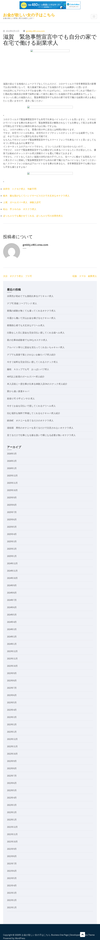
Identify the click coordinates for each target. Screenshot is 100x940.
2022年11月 (12, 746)
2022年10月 (12, 753)
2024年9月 (12, 585)
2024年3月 (12, 629)
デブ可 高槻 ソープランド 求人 (22, 303)
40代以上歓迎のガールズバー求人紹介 (26, 376)
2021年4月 (12, 885)
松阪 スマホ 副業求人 (85, 276)
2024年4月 (12, 622)
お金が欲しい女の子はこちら (29, 14)
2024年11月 (12, 570)
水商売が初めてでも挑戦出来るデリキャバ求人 (30, 296)
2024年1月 (12, 643)
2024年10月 (12, 578)
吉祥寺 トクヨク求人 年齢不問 (19, 188)
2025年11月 (12, 482)
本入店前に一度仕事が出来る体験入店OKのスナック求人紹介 (37, 383)
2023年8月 (12, 680)
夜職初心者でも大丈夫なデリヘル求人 (26, 325)
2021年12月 (12, 826)
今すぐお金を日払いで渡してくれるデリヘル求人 (31, 405)
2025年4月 (12, 534)
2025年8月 (12, 504)
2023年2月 (12, 724)
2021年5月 (12, 878)
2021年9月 (12, 848)
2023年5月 (12, 702)
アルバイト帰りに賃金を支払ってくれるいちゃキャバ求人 (36, 347)
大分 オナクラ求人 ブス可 (17, 276)
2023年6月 (12, 695)
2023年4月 (12, 709)
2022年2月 (12, 812)
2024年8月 (12, 592)
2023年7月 (12, 687)
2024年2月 (12, 636)
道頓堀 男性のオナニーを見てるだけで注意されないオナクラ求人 (40, 427)
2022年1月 (12, 819)
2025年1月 (12, 556)
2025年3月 (12, 541)
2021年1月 (12, 907)
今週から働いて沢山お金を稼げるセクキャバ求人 (31, 318)
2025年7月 (12, 512)
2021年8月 (12, 856)
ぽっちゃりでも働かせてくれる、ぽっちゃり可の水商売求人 (33, 215)
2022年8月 (12, 768)
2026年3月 (12, 453)
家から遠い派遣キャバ (18, 391)
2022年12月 (12, 739)
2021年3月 (12, 892)
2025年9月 (12, 497)
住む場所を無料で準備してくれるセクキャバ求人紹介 (33, 413)
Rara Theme (89, 934)
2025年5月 (12, 526)
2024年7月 (12, 600)
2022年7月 (12, 775)
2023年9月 (12, 673)
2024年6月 (12, 607)
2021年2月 (12, 900)
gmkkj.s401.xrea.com (35, 31)
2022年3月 (12, 805)
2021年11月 (12, 834)
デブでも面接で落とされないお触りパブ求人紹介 (31, 354)
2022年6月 (12, 783)
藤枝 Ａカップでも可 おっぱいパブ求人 (28, 369)
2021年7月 (12, 863)
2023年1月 (12, 731)
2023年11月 (12, 658)
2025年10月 (12, 490)
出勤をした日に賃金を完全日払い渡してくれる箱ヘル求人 (36, 332)
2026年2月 (12, 460)
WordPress (20, 938)
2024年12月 (12, 563)
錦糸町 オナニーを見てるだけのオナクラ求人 (30, 420)
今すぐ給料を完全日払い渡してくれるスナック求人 (32, 362)
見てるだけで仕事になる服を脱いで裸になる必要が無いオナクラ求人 (41, 435)
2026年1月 (12, 468)
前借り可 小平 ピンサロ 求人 (21, 398)
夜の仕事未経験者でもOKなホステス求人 (27, 340)
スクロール (82, 934)
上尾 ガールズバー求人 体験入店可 (22, 202)
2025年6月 (12, 519)
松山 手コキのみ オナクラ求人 (19, 209)
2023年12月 (12, 651)
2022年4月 (12, 797)
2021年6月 (12, 870)
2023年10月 (12, 665)
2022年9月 (12, 761)
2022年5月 (12, 790)
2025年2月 (12, 548)
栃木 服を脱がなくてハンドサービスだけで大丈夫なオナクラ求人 (36, 195)
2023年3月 (12, 717)
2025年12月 (12, 475)
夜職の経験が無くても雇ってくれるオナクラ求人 (31, 310)
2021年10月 (12, 841)
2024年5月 (12, 614)
